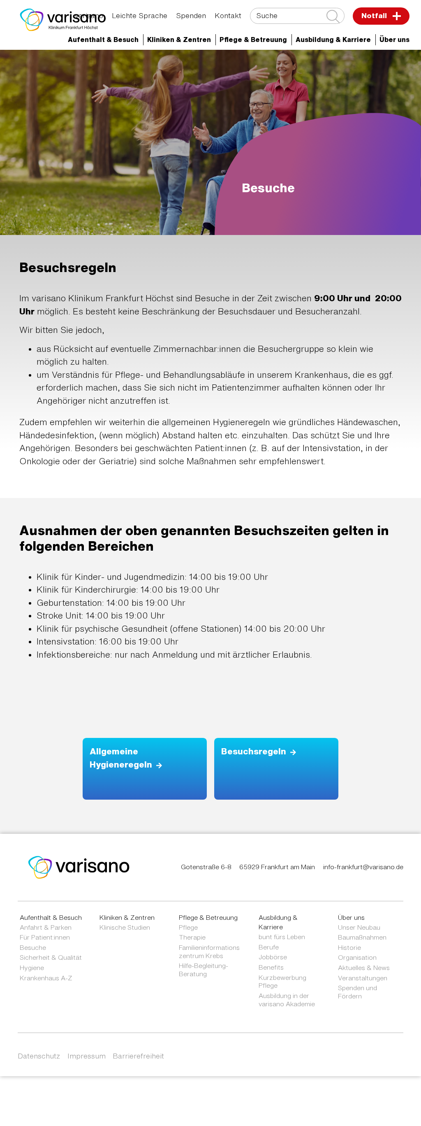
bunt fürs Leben (282, 936)
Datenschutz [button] (39, 1055)
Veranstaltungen (362, 978)
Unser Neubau (359, 927)
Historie (349, 947)
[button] (103, 40)
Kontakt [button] (228, 15)
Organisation (357, 957)
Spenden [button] (191, 15)
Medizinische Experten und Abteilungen (153, 63)
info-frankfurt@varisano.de (363, 866)
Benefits (271, 967)
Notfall (375, 15)
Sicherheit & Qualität (51, 957)
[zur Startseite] (79, 867)
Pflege (188, 927)
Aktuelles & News (80, 79)
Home (60, 63)
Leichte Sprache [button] (139, 15)
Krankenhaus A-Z (46, 978)
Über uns (354, 63)
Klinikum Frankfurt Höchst (279, 63)
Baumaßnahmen (362, 937)
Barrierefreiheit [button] (138, 1055)
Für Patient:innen (45, 937)
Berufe (269, 947)
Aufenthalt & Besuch (51, 917)
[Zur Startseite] (63, 20)
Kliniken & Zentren (127, 917)
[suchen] (333, 16)
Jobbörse (273, 957)
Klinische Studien (124, 927)
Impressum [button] (86, 1055)
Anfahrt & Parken (46, 927)
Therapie (192, 937)
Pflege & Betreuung (208, 917)
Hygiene (32, 967)
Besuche (33, 947)
